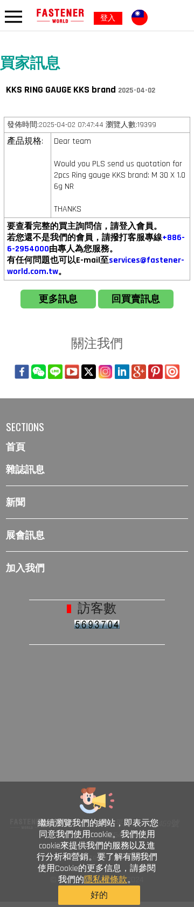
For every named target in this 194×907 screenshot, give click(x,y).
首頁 (15, 446)
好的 (99, 895)
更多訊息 (58, 299)
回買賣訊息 (136, 299)
